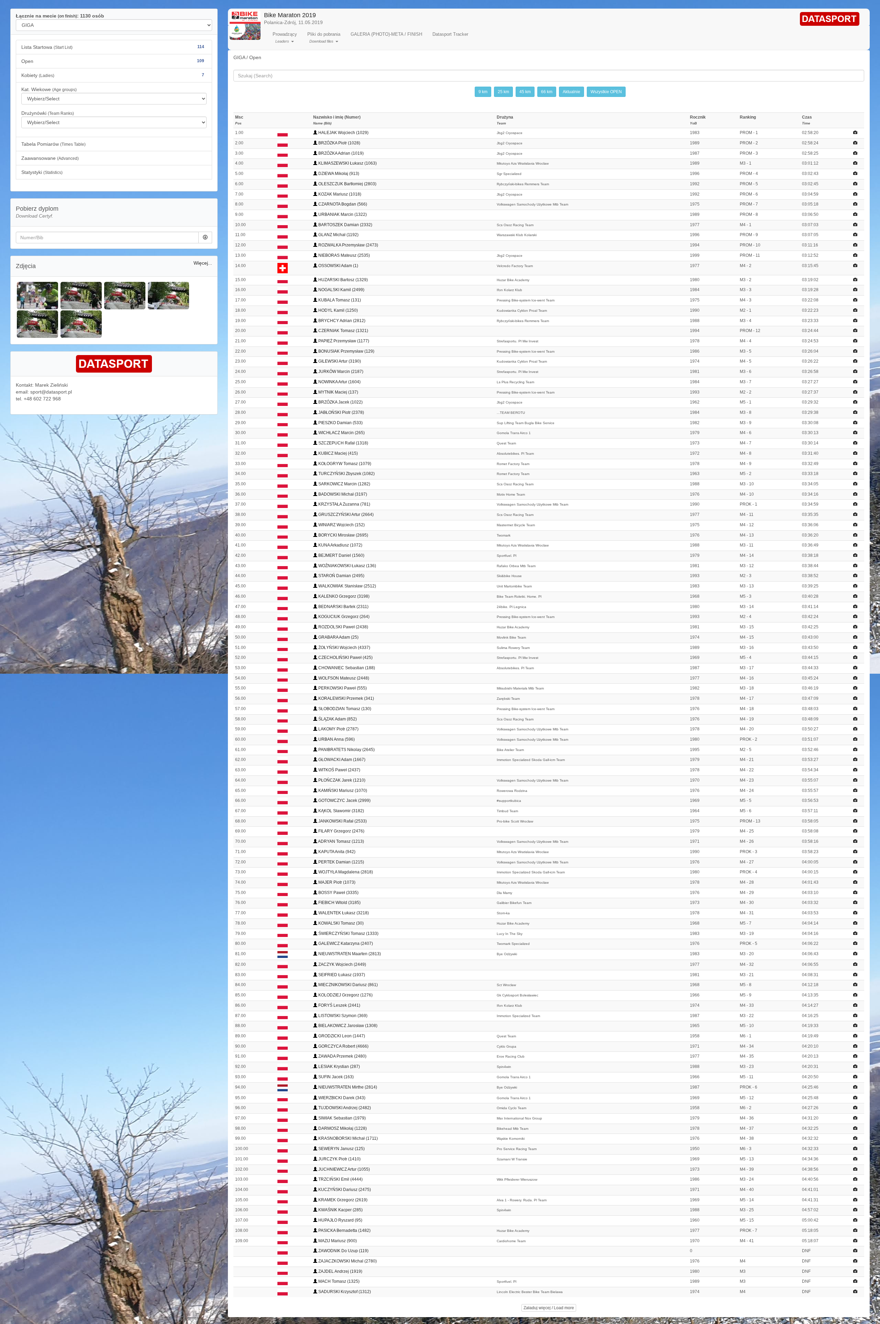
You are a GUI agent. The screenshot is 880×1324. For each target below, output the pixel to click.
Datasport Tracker (450, 34)
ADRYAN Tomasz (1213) (340, 841)
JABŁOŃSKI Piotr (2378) (340, 412)
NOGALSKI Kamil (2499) (340, 289)
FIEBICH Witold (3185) (339, 902)
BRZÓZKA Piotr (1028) (338, 143)
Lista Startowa (112, 47)
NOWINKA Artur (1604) (339, 381)
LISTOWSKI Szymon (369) (342, 1015)
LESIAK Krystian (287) (338, 1066)
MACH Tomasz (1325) (338, 1281)
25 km (503, 91)
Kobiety (112, 75)
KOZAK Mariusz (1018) (339, 194)
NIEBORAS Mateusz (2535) (343, 255)
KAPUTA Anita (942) (336, 851)
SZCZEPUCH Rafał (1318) (342, 443)
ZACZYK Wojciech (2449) (341, 964)
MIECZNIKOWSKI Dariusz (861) (347, 984)
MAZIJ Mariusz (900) (337, 1240)
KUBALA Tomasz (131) (339, 300)
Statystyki (42, 172)
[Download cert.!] (205, 237)
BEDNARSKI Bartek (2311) (342, 606)
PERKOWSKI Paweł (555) (342, 688)
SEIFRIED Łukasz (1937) (341, 974)
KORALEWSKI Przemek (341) (345, 698)
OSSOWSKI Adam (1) (337, 265)
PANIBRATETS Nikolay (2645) (346, 749)
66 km (546, 91)
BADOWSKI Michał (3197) (342, 494)
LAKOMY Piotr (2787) (338, 729)
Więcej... (203, 263)
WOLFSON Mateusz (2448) (343, 678)
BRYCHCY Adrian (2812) (341, 320)
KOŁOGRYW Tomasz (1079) (344, 463)
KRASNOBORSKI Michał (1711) (347, 1138)
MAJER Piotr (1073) (336, 882)
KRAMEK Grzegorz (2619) (342, 1200)
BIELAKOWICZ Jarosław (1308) (347, 1025)
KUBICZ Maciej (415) (337, 453)
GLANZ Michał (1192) (338, 234)
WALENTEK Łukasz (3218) (343, 913)
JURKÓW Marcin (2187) (340, 371)
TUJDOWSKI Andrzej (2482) (344, 1107)
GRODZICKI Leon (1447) (341, 1036)
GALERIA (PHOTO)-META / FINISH (386, 34)
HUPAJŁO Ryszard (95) (339, 1220)
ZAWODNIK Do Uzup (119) (342, 1250)
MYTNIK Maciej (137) (337, 392)
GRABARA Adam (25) (338, 637)
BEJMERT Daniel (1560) (340, 555)
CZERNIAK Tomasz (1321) (342, 330)
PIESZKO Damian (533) (340, 422)
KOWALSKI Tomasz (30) (340, 923)
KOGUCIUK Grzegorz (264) (343, 616)
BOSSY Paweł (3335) (338, 892)
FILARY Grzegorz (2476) (340, 831)
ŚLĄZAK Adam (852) (337, 719)
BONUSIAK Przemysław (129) (345, 351)
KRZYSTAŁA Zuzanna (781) (343, 504)
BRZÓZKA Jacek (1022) (340, 402)
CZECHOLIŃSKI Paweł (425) (345, 657)
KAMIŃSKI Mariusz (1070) (342, 790)
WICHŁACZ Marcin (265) (341, 432)
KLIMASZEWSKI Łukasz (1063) (347, 163)
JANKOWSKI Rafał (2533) (342, 821)
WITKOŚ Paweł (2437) (338, 770)
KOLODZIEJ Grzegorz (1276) (345, 995)
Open (112, 61)
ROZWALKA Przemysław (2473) (347, 245)
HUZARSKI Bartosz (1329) (342, 279)
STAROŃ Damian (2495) (340, 575)
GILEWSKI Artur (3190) (339, 361)
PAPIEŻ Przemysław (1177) (343, 341)
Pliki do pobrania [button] (323, 37)
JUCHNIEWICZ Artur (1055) (343, 1169)
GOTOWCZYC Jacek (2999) (344, 800)
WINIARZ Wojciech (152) (341, 524)
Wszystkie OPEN (606, 91)
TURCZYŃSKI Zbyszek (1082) (346, 473)
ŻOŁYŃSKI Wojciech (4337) (343, 647)
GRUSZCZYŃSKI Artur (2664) (345, 514)
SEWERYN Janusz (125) (341, 1148)
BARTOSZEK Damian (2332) (344, 224)
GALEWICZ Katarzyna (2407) (345, 943)
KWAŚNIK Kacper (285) (340, 1209)
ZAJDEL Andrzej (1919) (339, 1271)
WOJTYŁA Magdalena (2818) (345, 872)
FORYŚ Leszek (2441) (338, 1005)
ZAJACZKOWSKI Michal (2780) (347, 1261)
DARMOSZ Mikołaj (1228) (342, 1128)
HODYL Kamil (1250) (337, 310)
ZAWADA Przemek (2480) (341, 1056)
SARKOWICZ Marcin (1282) (343, 484)
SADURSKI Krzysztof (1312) (344, 1291)
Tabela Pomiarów (53, 144)
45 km (525, 91)
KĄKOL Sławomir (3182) (340, 810)
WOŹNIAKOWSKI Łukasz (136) (346, 565)
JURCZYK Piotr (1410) (339, 1159)
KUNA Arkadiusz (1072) (339, 545)
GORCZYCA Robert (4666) (342, 1046)
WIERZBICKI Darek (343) (341, 1097)
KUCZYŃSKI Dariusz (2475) (344, 1189)
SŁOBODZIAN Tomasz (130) (344, 708)
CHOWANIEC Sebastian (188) (346, 667)
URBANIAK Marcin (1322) (342, 214)
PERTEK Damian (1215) (340, 862)
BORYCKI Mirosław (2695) (342, 535)
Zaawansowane (50, 158)
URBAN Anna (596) (336, 739)
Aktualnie (571, 91)
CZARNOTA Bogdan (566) (342, 204)
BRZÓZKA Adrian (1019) (340, 153)
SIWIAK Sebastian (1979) (341, 1118)
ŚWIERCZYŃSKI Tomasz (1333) (347, 933)
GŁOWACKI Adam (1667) (341, 759)
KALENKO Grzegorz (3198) (343, 596)
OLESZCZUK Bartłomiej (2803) (346, 183)
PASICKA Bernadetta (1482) (344, 1230)
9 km (482, 91)
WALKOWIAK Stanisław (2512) (346, 586)
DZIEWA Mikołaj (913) (338, 173)
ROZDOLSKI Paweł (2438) (342, 627)
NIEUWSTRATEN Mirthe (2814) (347, 1087)
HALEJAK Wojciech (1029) (342, 132)
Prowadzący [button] (285, 37)
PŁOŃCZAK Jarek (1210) (341, 780)
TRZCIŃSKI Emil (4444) (340, 1179)
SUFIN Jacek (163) (335, 1076)
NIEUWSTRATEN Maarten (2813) (349, 953)
